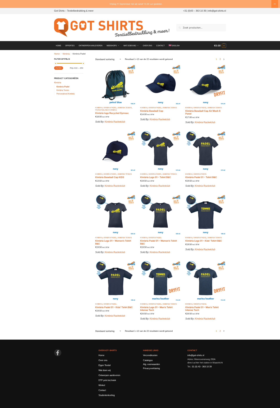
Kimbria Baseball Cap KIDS (109, 177)
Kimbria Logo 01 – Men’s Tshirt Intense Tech (156, 309)
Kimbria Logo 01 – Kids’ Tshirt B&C (203, 240)
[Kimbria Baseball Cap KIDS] (115, 151)
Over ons (102, 360)
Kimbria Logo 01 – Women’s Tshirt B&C (113, 242)
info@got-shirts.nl (195, 355)
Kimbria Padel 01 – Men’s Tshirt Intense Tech (202, 309)
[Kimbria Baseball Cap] (160, 84)
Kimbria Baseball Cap (151, 110)
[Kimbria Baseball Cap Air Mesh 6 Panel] (205, 84)
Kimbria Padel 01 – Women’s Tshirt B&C (158, 242)
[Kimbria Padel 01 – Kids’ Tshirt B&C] (115, 281)
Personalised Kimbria (106, 110)
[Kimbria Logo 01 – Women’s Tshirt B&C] (115, 214)
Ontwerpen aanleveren (109, 375)
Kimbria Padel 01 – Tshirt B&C (201, 177)
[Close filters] (84, 59)
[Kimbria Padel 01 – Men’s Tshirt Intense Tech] (205, 281)
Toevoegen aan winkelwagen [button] (116, 127)
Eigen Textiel (104, 365)
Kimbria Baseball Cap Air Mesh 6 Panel (202, 112)
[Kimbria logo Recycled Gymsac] (115, 84)
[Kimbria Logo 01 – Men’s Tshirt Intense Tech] (160, 281)
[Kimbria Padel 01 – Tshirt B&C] (205, 151)
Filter (58, 68)
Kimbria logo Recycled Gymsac (112, 113)
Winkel (101, 385)
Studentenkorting (106, 395)
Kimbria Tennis (125, 107)
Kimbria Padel (110, 107)
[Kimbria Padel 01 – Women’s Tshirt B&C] (160, 214)
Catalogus (148, 360)
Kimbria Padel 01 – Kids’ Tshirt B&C (114, 307)
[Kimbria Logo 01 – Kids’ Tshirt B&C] (205, 214)
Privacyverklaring (151, 368)
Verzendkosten (150, 355)
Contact (102, 390)
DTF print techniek (107, 380)
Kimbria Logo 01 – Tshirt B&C (155, 177)
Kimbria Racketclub (115, 121)
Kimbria (66, 54)
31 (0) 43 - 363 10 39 (202, 366)
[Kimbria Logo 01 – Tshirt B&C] (160, 151)
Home (57, 54)
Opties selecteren (161, 191)
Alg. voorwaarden (151, 364)
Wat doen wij (104, 370)
